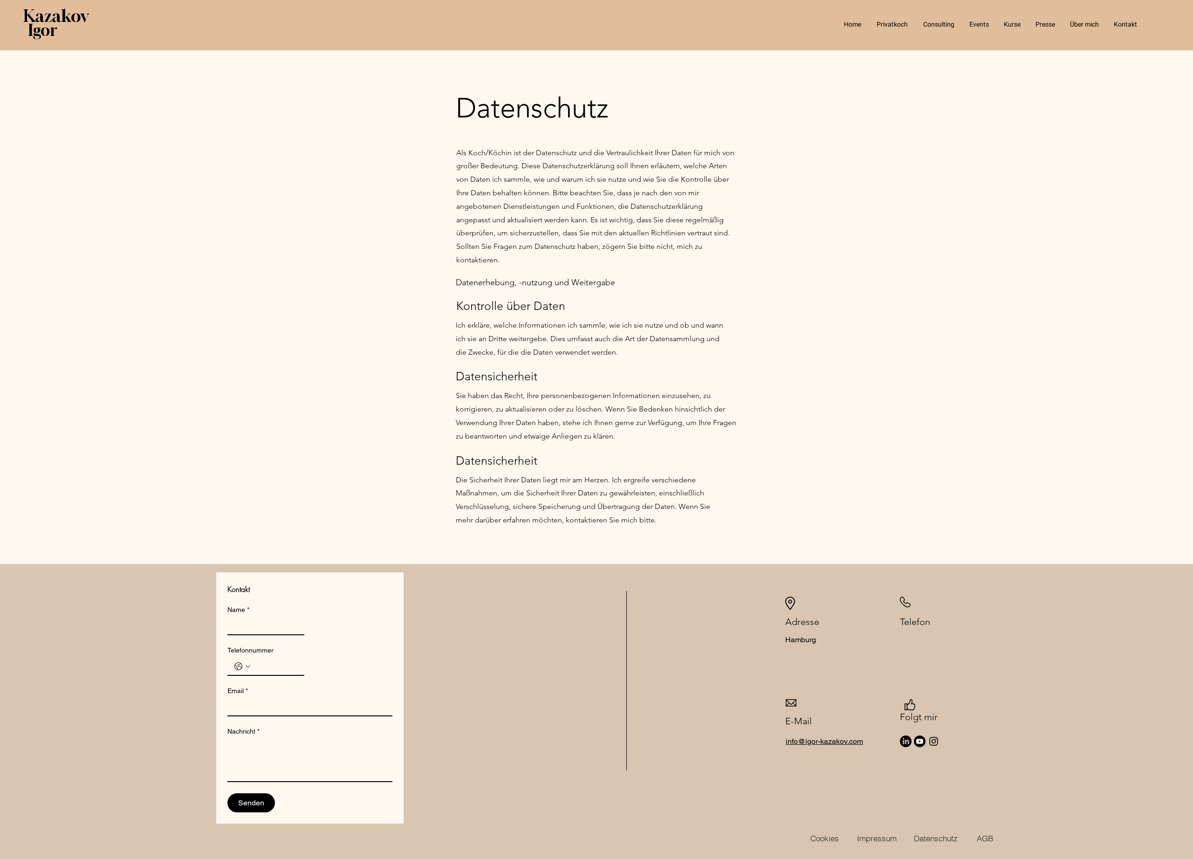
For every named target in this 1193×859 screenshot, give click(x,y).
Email (237, 690)
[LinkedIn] (906, 741)
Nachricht (243, 731)
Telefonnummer (250, 650)
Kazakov (56, 16)
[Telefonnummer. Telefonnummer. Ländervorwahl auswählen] (242, 666)
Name (238, 609)
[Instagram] (933, 741)
